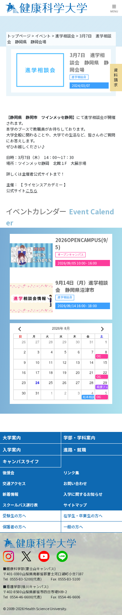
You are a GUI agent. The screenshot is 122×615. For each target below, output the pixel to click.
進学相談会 (65, 35)
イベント (43, 35)
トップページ (19, 35)
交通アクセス (14, 483)
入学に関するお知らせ (82, 494)
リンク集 (71, 472)
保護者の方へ (14, 526)
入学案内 (12, 449)
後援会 (8, 472)
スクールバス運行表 (20, 505)
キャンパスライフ (21, 461)
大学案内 (12, 437)
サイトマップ (75, 505)
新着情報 (10, 494)
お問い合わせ (75, 483)
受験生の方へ (14, 515)
